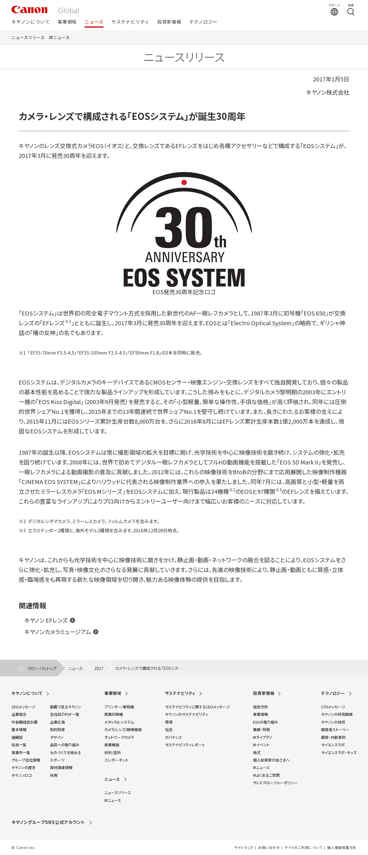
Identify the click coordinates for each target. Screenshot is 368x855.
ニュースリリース (28, 37)
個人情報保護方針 (341, 847)
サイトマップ (243, 847)
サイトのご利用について (303, 847)
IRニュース (59, 37)
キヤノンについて (31, 22)
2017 (98, 668)
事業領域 (67, 22)
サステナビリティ (130, 22)
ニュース (94, 22)
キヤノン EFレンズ (46, 620)
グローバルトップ (42, 668)
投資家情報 (169, 22)
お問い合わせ (269, 847)
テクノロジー (203, 22)
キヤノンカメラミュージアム (57, 632)
